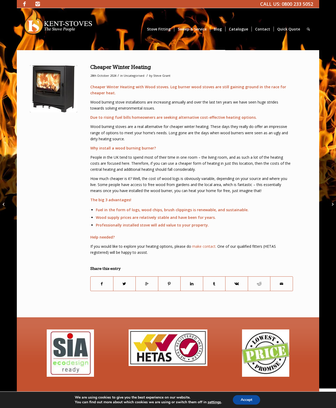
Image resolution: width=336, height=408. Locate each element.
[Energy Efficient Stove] (332, 204)
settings (214, 402)
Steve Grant (161, 76)
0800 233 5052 (297, 4)
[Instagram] (37, 4)
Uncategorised (134, 76)
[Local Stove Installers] (4, 204)
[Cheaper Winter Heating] (53, 88)
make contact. (203, 246)
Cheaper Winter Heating (120, 67)
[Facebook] (24, 4)
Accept (246, 399)
